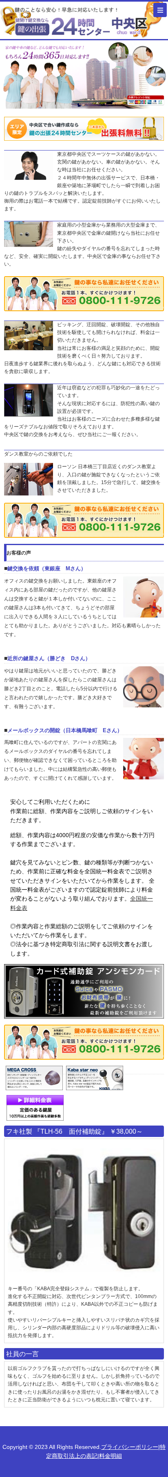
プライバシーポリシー (129, 1447)
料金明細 (110, 1456)
